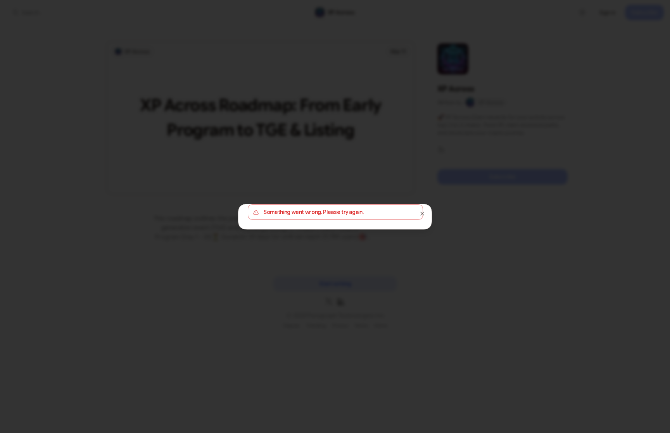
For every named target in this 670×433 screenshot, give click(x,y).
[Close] (422, 213)
